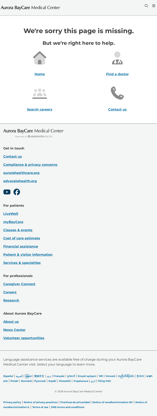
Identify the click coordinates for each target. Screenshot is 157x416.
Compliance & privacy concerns (30, 165)
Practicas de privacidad (75, 402)
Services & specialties (22, 263)
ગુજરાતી (71, 376)
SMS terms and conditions (67, 407)
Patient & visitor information (28, 255)
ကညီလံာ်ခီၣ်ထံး (126, 376)
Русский (40, 380)
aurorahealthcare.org (21, 173)
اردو (93, 380)
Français (59, 376)
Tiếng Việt (104, 380)
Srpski (52, 380)
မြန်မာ (28, 376)
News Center (14, 330)
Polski (14, 380)
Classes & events (18, 230)
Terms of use (40, 407)
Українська (80, 380)
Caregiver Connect (19, 284)
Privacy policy (12, 402)
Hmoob (110, 376)
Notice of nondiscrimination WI (112, 402)
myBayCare (13, 222)
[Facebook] (16, 192)
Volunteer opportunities (23, 338)
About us (11, 322)
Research (11, 300)
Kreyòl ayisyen (87, 376)
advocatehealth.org (20, 181)
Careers (10, 292)
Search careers (39, 109)
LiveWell (10, 214)
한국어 (140, 376)
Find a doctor (117, 74)
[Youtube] (7, 192)
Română (26, 380)
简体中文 (39, 376)
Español (8, 376)
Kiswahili (65, 380)
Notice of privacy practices (41, 402)
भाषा (101, 376)
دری (49, 376)
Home (40, 74)
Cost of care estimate (21, 238)
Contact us (117, 109)
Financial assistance (20, 246)
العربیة (19, 376)
